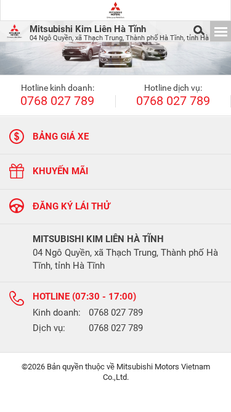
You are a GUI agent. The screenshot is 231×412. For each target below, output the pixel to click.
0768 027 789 (57, 101)
